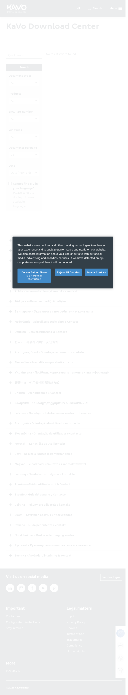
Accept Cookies (96, 272)
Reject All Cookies (68, 272)
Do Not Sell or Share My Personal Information (34, 275)
